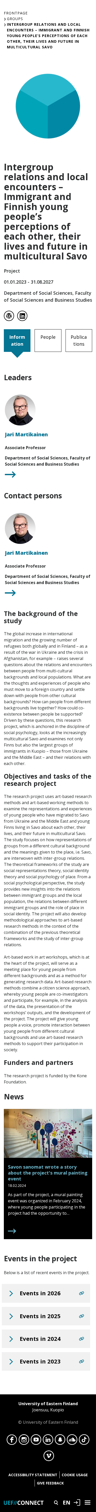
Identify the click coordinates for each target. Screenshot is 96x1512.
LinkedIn (48, 1441)
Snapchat (60, 1441)
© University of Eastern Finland (48, 1413)
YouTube (36, 1441)
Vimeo (49, 1457)
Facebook (12, 1441)
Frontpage (16, 13)
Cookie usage (75, 1474)
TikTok (84, 1441)
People (48, 337)
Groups (15, 18)
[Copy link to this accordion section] (81, 1293)
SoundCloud (72, 1441)
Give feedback (50, 1483)
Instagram (24, 1441)
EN (66, 1502)
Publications (79, 340)
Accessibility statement (32, 1474)
